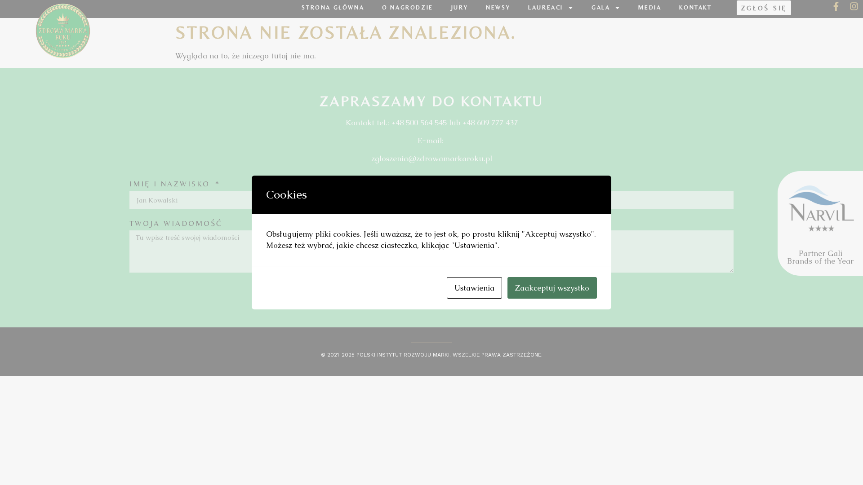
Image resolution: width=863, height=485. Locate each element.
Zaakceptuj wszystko (552, 288)
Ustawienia (474, 288)
